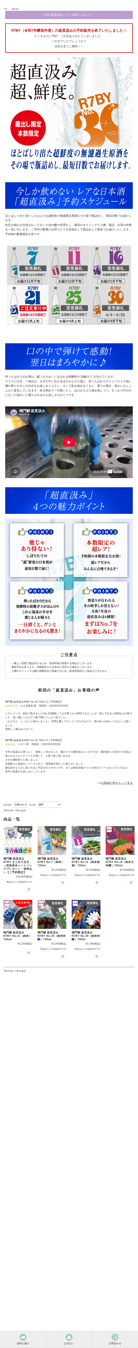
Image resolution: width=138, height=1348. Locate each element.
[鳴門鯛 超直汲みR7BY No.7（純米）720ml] (52, 840)
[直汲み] (52, 914)
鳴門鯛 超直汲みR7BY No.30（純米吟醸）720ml (86, 936)
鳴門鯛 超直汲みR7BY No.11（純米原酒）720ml (86, 862)
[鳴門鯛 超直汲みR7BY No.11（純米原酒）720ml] (86, 840)
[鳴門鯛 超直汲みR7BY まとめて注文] (17, 840)
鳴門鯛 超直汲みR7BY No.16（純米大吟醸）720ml (120, 862)
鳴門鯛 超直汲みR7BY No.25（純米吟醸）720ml (52, 936)
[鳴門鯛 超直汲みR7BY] (120, 840)
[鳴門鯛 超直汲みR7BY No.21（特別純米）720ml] (17, 914)
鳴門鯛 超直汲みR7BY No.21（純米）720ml (17, 936)
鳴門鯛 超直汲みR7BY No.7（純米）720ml (51, 862)
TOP (5, 9)
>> (115, 783)
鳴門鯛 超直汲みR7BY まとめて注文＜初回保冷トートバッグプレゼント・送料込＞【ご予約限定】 (17, 865)
